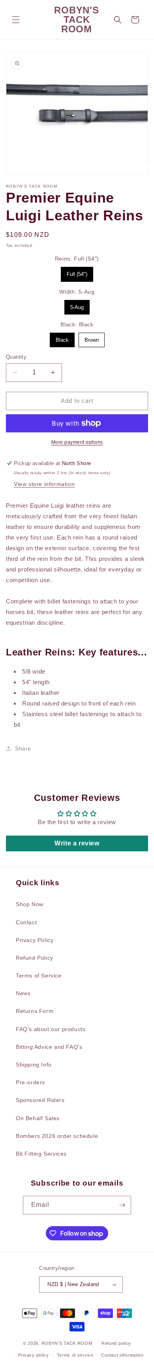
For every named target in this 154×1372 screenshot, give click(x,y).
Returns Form (34, 1011)
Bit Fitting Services (41, 1153)
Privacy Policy (34, 940)
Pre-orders (30, 1082)
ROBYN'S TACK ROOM (67, 1342)
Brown (92, 338)
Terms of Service (39, 975)
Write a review (76, 843)
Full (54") (77, 272)
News (23, 993)
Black (62, 338)
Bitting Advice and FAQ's (49, 1047)
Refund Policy (34, 958)
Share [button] (23, 748)
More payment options (77, 442)
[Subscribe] (122, 1205)
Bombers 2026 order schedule (57, 1136)
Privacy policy (33, 1355)
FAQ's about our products (50, 1029)
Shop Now (29, 904)
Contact (26, 922)
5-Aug (77, 305)
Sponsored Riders (40, 1100)
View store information (44, 484)
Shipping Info (34, 1064)
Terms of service (75, 1355)
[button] (15, 19)
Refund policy (116, 1343)
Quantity (16, 357)
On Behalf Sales (38, 1118)
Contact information (122, 1355)
